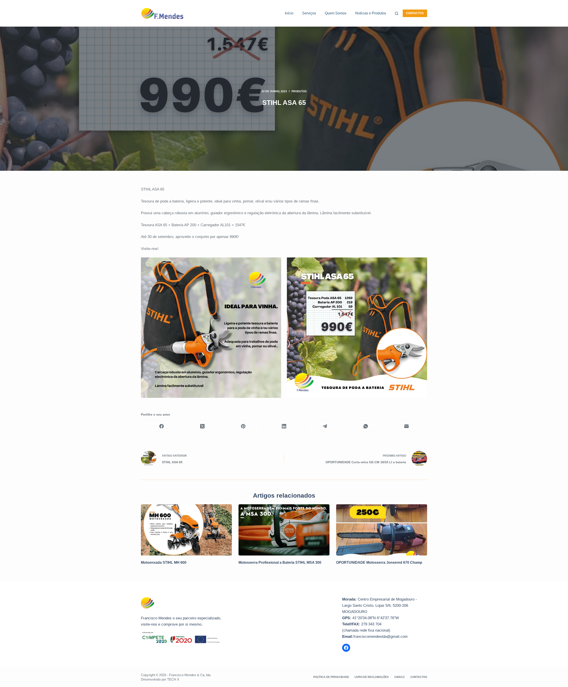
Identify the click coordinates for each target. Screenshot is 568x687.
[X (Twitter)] (202, 426)
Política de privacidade (331, 677)
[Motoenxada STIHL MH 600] (186, 529)
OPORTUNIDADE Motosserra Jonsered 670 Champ (379, 562)
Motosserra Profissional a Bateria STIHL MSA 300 (280, 562)
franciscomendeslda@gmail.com (380, 636)
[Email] (406, 426)
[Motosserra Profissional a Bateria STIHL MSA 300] (284, 529)
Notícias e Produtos (370, 13)
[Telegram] (325, 426)
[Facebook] (161, 426)
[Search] (396, 13)
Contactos (415, 13)
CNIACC (399, 677)
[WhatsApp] (365, 426)
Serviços (309, 13)
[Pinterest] (243, 426)
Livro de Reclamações (372, 677)
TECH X (173, 679)
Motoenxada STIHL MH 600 (163, 562)
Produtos (299, 91)
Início (289, 13)
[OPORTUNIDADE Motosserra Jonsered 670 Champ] (381, 529)
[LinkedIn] (284, 426)
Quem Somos (335, 13)
